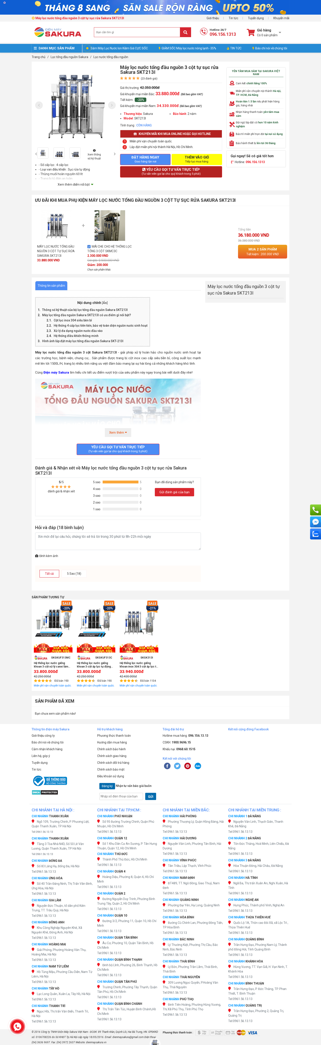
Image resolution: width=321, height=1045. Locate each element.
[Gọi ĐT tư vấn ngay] (315, 510)
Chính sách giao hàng (111, 756)
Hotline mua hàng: (185, 735)
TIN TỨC (236, 48)
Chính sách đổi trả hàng (113, 762)
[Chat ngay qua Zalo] (315, 534)
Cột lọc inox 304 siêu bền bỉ (73, 320)
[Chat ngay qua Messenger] (315, 522)
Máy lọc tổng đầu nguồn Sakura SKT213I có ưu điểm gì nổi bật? (86, 315)
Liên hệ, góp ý (41, 756)
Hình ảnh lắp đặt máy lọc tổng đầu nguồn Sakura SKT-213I (82, 341)
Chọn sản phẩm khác (99, 269)
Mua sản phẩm (262, 251)
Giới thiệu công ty (43, 735)
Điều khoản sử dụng (110, 776)
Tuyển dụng (256, 18)
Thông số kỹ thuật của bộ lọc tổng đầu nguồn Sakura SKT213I (85, 310)
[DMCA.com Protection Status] (62, 792)
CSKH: (177, 742)
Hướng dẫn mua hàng (112, 742)
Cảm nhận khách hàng (47, 749)
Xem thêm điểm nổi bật (74, 184)
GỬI (150, 796)
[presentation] (39, 105)
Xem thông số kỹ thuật (94, 156)
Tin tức (233, 18)
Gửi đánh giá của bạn (174, 492)
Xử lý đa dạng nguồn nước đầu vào (78, 331)
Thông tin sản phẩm (51, 285)
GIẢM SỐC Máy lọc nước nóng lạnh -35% (189, 48)
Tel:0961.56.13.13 (42, 831)
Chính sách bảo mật (110, 769)
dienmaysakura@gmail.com (128, 1037)
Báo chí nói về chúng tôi (271, 48)
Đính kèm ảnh (48, 556)
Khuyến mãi (281, 18)
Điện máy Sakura (56, 372)
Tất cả (49, 573)
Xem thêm (117, 433)
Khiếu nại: (179, 749)
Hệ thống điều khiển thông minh (76, 336)
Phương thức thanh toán (114, 735)
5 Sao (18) (74, 573)
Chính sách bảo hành (111, 749)
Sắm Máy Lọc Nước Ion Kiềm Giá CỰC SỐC (119, 48)
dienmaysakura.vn (96, 1042)
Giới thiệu (213, 18)
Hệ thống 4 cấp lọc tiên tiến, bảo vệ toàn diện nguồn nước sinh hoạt (100, 325)
